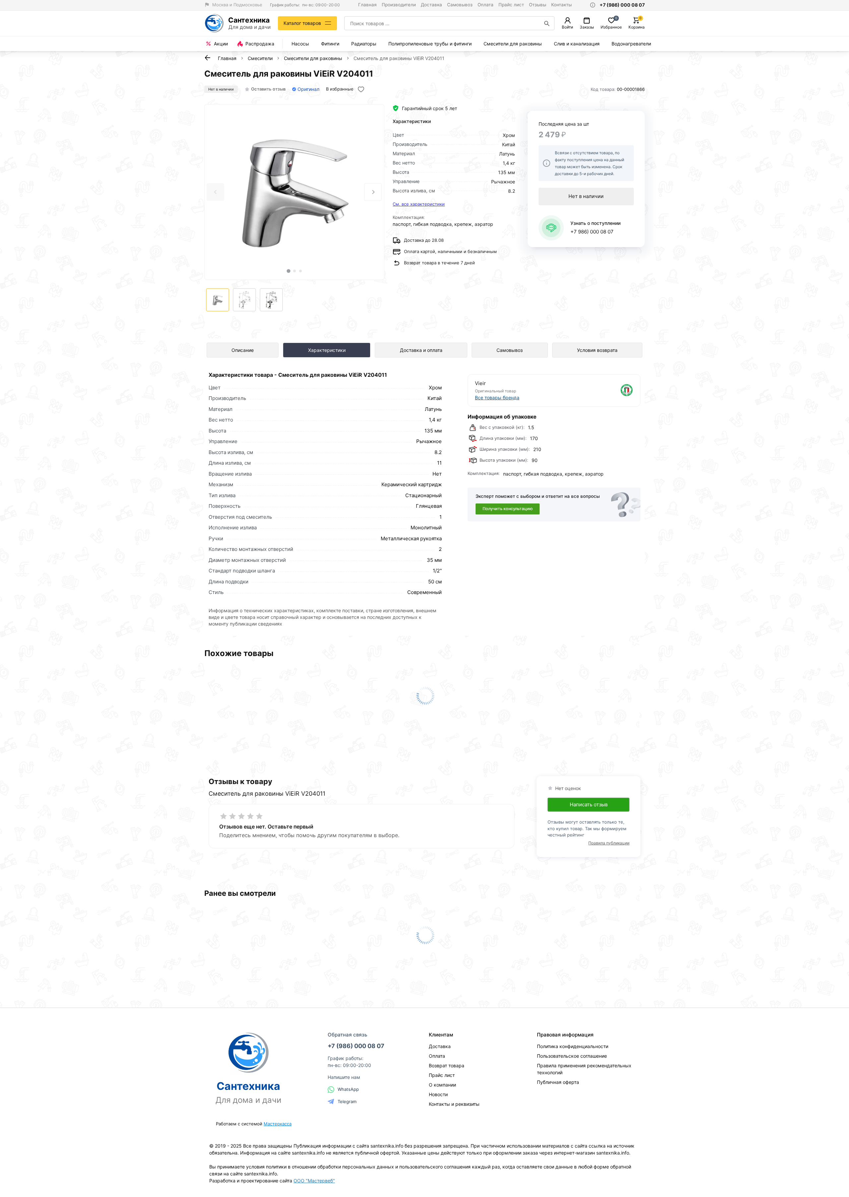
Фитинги (330, 43)
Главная (367, 4)
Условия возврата (597, 350)
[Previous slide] (215, 192)
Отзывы (537, 4)
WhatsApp (348, 1089)
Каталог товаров (302, 23)
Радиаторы (363, 43)
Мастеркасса (278, 1123)
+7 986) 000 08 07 (592, 232)
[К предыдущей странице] (207, 57)
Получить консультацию (508, 508)
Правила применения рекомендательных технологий (584, 1069)
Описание (242, 350)
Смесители (260, 58)
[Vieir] (594, 390)
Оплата (485, 4)
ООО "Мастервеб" (314, 1180)
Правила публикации (608, 842)
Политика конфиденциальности (572, 1046)
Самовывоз (460, 4)
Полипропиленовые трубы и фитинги (430, 43)
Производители (399, 4)
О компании (442, 1085)
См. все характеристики (419, 204)
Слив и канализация (577, 43)
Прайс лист (511, 4)
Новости (438, 1094)
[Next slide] (373, 192)
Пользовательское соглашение (572, 1056)
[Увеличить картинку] (294, 192)
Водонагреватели (631, 43)
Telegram (347, 1101)
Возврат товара (446, 1065)
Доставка (431, 4)
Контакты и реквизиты (454, 1104)
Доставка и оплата (421, 350)
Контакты (561, 4)
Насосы (300, 43)
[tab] (288, 271)
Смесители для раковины (513, 43)
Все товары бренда (497, 397)
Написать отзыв (589, 804)
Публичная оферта (558, 1082)
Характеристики (327, 350)
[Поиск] (547, 23)
